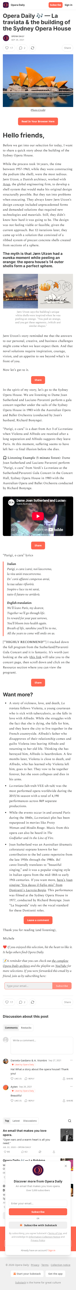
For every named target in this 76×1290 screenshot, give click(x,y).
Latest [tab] (16, 1120)
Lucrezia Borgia (36, 890)
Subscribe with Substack (40, 1225)
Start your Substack (29, 1273)
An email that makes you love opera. (24, 1133)
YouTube (61, 966)
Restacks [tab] (26, 1027)
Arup (6, 184)
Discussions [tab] (30, 1120)
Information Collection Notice (44, 1236)
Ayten (14, 1086)
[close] (66, 1166)
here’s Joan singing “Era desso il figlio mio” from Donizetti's (40, 885)
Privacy (35, 1265)
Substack (20, 1282)
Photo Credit (38, 110)
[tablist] (18, 1027)
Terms (45, 1265)
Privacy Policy (38, 1240)
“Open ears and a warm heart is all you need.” (26, 1141)
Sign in (68, 5)
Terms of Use (55, 1233)
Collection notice (60, 1265)
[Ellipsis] (71, 1060)
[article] (38, 1141)
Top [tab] (7, 1120)
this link (36, 657)
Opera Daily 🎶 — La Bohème (24, 1160)
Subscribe (55, 5)
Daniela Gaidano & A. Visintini (29, 1060)
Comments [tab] (11, 1027)
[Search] (69, 1120)
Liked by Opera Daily (24, 1064)
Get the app (55, 1273)
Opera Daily (17, 36)
